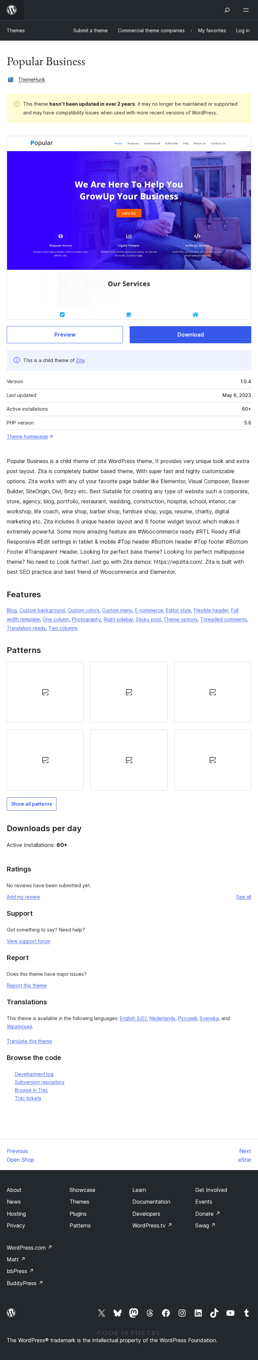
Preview (65, 334)
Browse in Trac (31, 1090)
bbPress (20, 1271)
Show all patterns (31, 804)
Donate (207, 1213)
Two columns (63, 628)
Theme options (181, 619)
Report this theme (27, 985)
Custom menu (117, 610)
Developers (146, 1213)
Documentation (151, 1201)
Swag (205, 1225)
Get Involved (211, 1190)
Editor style (178, 610)
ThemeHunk (31, 79)
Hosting (16, 1213)
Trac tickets (28, 1098)
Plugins (78, 1213)
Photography (86, 619)
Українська (19, 1026)
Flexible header (211, 610)
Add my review (23, 897)
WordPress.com (29, 1247)
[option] (45, 692)
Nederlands (162, 1018)
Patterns (80, 1225)
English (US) (133, 1018)
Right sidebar (118, 619)
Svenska (209, 1018)
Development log (34, 1074)
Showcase (82, 1190)
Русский (187, 1018)
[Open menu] (247, 10)
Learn (139, 1190)
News (14, 1201)
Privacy (16, 1225)
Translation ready (26, 628)
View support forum (28, 941)
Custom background (42, 610)
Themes (16, 30)
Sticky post (148, 619)
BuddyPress (25, 1283)
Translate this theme (29, 1041)
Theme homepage (27, 436)
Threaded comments (223, 619)
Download (190, 334)
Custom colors (83, 610)
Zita (80, 360)
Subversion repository (39, 1082)
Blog (12, 610)
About (14, 1190)
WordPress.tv (152, 1225)
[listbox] (129, 726)
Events (203, 1201)
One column (56, 619)
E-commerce (149, 610)
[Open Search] (227, 10)
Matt (16, 1259)
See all (243, 897)
